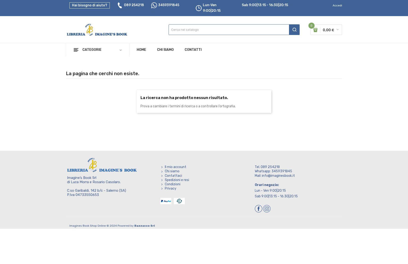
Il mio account (175, 167)
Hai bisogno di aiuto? (89, 5)
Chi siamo (172, 171)
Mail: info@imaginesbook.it (275, 176)
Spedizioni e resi (177, 180)
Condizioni (172, 184)
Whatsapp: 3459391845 (273, 171)
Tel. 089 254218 (267, 167)
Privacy (170, 188)
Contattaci (173, 176)
